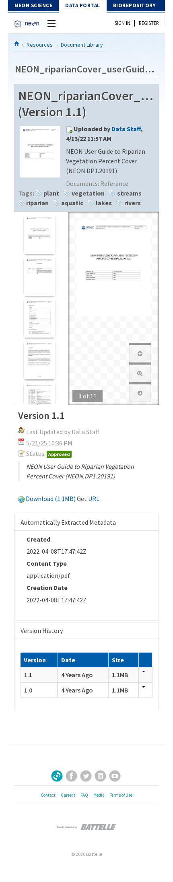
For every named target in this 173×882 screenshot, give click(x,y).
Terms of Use (121, 795)
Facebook (71, 776)
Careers (68, 795)
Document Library (82, 44)
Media (99, 795)
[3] (39, 318)
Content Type (47, 563)
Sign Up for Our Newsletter (57, 776)
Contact (48, 795)
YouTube (115, 776)
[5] (39, 401)
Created (38, 539)
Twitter (86, 776)
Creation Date (47, 587)
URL (93, 499)
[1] (39, 234)
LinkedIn (100, 776)
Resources (40, 44)
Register (149, 23)
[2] (39, 276)
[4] (39, 359)
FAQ (84, 795)
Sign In (122, 23)
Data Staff (126, 129)
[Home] (17, 43)
